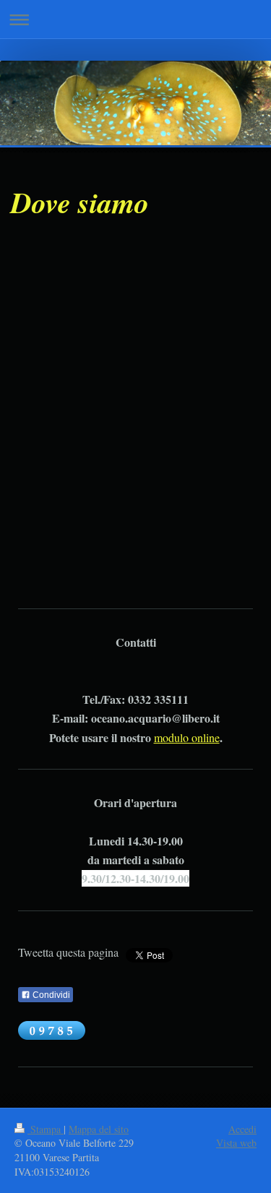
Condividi (50, 995)
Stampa (45, 1129)
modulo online (187, 737)
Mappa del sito (99, 1129)
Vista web (236, 1143)
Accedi (242, 1129)
